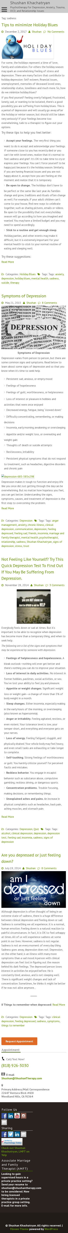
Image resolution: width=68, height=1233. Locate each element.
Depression (26, 520)
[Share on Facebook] (44, 267)
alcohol (5, 833)
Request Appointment (19, 1041)
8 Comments (49, 302)
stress (18, 546)
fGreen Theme (19, 1229)
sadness (54, 278)
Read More (7, 262)
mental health (39, 278)
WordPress (51, 1229)
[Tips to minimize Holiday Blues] (27, 58)
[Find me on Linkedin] (10, 1116)
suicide (5, 282)
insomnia (43, 533)
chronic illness (36, 525)
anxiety (59, 274)
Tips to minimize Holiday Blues (29, 24)
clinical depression (22, 833)
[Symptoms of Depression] (33, 348)
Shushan (36, 31)
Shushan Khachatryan (39, 541)
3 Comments (57, 585)
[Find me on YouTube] (17, 1116)
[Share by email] (63, 267)
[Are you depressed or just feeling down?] (33, 906)
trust (26, 546)
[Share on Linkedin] (56, 267)
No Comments (55, 31)
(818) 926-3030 (15, 1065)
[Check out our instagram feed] (23, 1116)
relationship (8, 541)
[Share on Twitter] (50, 267)
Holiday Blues (28, 274)
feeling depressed (25, 1021)
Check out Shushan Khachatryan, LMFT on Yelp (15, 1151)
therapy (14, 282)
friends (32, 533)
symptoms (53, 1021)
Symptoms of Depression (23, 296)
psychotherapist (48, 537)
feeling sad (20, 533)
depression (7, 278)
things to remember (13, 1025)
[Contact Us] (4, 1122)
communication (24, 529)
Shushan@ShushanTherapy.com (21, 1078)
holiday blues (22, 278)
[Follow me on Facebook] (4, 1116)
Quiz (36, 829)
